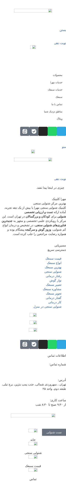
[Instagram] (43, 344)
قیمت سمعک (33, 466)
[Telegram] (61, 344)
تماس (33, 479)
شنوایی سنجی (33, 453)
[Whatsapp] (52, 344)
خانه (33, 439)
